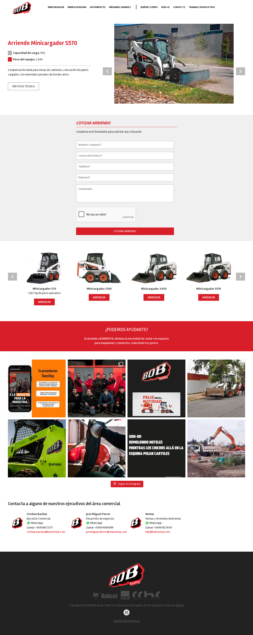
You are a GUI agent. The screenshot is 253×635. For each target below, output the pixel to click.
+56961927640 (163, 527)
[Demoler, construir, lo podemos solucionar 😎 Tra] (156, 448)
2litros (180, 605)
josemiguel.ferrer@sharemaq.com (106, 532)
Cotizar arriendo (125, 231)
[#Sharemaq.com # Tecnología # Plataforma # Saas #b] (37, 389)
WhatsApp (37, 523)
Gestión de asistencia (126, 621)
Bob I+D (165, 7)
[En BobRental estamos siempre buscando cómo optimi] (37, 448)
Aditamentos (98, 7)
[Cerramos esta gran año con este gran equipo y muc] (97, 389)
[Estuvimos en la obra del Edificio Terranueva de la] (216, 389)
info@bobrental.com (157, 532)
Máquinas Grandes (120, 7)
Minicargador (56, 7)
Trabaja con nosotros (202, 7)
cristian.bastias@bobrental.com (46, 532)
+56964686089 (103, 527)
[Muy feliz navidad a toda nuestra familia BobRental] (156, 389)
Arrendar (44, 302)
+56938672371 (44, 527)
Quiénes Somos (149, 7)
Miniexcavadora (77, 7)
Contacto (179, 7)
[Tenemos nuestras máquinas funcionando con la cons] (216, 448)
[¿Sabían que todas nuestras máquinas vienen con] (97, 448)
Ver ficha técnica (23, 86)
